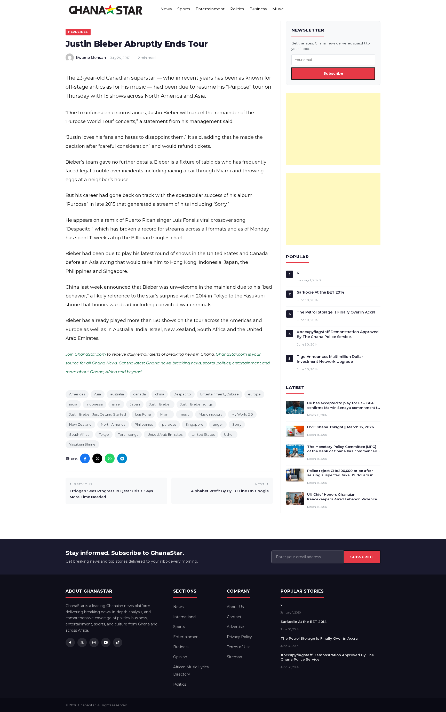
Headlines (78, 32)
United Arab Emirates (164, 434)
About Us (235, 606)
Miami (165, 414)
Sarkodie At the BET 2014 (320, 292)
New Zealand (80, 424)
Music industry (210, 414)
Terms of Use (239, 647)
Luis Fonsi (143, 414)
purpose (169, 424)
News (166, 8)
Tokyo (104, 434)
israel (116, 404)
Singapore (194, 424)
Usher (229, 434)
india (73, 404)
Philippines (144, 424)
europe (254, 394)
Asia (97, 394)
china (159, 394)
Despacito (182, 394)
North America (113, 424)
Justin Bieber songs (196, 404)
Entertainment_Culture (219, 394)
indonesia (94, 404)
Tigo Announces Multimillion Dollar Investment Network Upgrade (330, 359)
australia (117, 394)
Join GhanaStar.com (86, 354)
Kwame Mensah (91, 57)
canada (139, 394)
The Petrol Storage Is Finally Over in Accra (336, 312)
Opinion (180, 657)
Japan (135, 404)
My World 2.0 (242, 414)
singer (218, 424)
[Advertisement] (333, 129)
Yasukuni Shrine (82, 444)
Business (258, 8)
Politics (237, 8)
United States (203, 434)
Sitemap (234, 657)
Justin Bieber (160, 404)
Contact (234, 617)
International (184, 617)
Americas (77, 394)
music (184, 414)
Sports (183, 8)
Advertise (235, 626)
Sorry (236, 424)
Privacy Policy (239, 636)
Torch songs (128, 434)
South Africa (79, 434)
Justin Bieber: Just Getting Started (97, 414)
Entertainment (210, 8)
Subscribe (333, 73)
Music (278, 8)
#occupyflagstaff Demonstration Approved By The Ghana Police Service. (338, 334)
